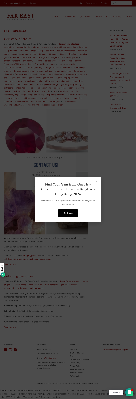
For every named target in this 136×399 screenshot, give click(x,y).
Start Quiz (68, 213)
